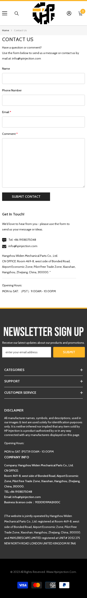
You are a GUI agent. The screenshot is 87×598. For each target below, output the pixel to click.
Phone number (12, 90)
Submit (69, 352)
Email (6, 112)
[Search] (16, 13)
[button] (26, 196)
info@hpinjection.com (22, 246)
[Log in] (69, 13)
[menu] (4, 13)
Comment (10, 134)
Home (5, 30)
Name (6, 68)
